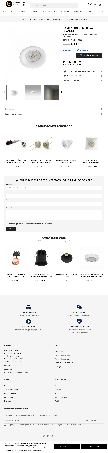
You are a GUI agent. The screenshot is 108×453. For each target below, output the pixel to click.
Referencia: (67, 40)
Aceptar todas (95, 447)
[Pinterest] (47, 436)
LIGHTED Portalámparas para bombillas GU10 (41, 161)
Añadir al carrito (90, 55)
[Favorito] (95, 5)
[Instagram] (51, 436)
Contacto (58, 386)
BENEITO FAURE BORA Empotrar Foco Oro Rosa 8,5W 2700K (16, 275)
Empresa (7, 401)
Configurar (62, 447)
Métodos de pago (11, 386)
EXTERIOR (34, 11)
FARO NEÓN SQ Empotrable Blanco (92, 161)
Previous (4, 92)
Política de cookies (62, 359)
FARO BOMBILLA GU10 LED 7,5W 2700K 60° (66, 161)
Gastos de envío (10, 393)
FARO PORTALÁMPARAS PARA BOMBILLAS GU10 (16, 161)
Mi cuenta (58, 390)
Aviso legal (59, 351)
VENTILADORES (8, 11)
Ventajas (58, 367)
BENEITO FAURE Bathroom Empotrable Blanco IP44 (92, 275)
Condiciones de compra (64, 363)
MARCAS (91, 11)
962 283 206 (9, 366)
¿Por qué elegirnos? (11, 390)
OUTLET (102, 11)
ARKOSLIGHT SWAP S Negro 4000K (66, 275)
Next (61, 92)
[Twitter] (43, 436)
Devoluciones (9, 397)
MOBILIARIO (78, 11)
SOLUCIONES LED (49, 11)
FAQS (57, 401)
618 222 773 (8, 369)
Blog (56, 393)
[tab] (83, 71)
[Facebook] (39, 436)
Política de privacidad (63, 355)
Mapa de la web (61, 397)
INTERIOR (22, 11)
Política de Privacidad (43, 224)
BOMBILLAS (65, 11)
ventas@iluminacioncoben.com (16, 372)
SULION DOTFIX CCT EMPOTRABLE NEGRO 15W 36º (41, 275)
